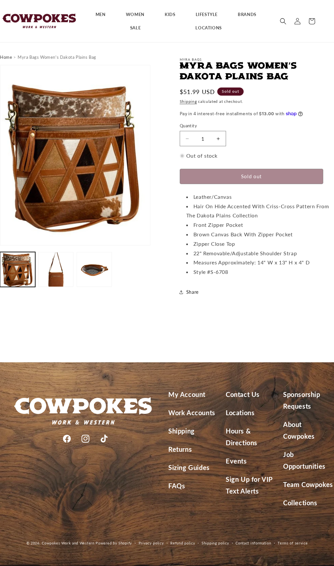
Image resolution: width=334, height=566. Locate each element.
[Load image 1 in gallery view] (17, 269)
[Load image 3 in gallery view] (94, 269)
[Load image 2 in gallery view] (56, 269)
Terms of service (293, 543)
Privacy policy (151, 543)
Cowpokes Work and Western (68, 543)
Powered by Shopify (114, 543)
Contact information (253, 543)
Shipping (188, 101)
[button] (103, 14)
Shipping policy (215, 543)
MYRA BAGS (191, 59)
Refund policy (182, 543)
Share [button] (192, 292)
